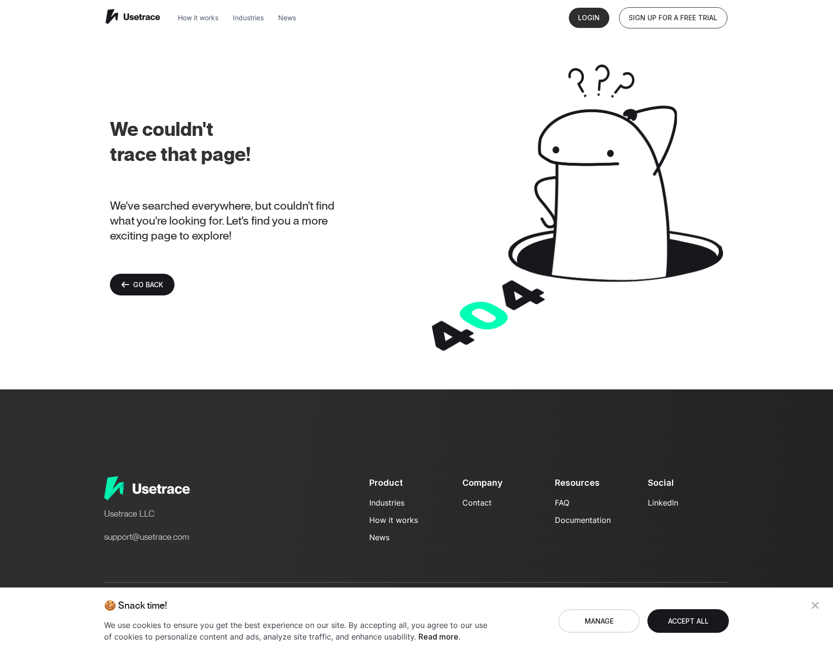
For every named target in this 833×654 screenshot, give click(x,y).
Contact (477, 502)
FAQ (562, 502)
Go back (148, 284)
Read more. (439, 636)
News (287, 17)
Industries (248, 17)
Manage (599, 621)
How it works (198, 17)
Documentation (583, 520)
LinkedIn (663, 502)
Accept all (688, 621)
